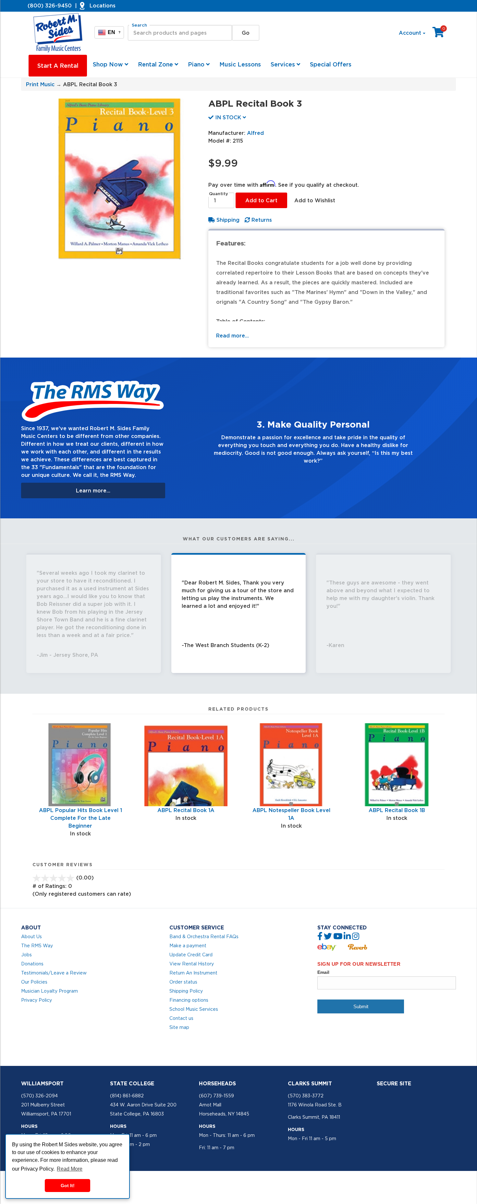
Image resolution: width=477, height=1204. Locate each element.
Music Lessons (240, 64)
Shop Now (109, 64)
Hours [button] (29, 1126)
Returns (261, 220)
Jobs (26, 954)
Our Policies (34, 982)
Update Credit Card (191, 954)
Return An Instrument (193, 972)
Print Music (40, 84)
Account (411, 33)
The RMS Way (37, 945)
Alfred (255, 133)
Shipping (227, 220)
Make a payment (187, 945)
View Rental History (191, 963)
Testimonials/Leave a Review (54, 972)
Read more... (232, 335)
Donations (32, 963)
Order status (183, 982)
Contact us (181, 1018)
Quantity (218, 193)
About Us (31, 936)
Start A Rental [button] (58, 65)
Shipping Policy (186, 991)
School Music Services (193, 1009)
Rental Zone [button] (156, 64)
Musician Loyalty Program (49, 991)
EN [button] (114, 32)
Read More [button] (69, 1169)
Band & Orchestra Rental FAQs (203, 936)
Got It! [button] (68, 1185)
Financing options (188, 1000)
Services (284, 64)
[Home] (58, 33)
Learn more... (93, 490)
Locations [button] (103, 5)
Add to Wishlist (314, 200)
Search (139, 25)
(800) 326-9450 (50, 5)
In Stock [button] (228, 117)
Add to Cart (261, 200)
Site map (179, 1027)
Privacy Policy (36, 1000)
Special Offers (330, 64)
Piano (197, 64)
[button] (191, 438)
